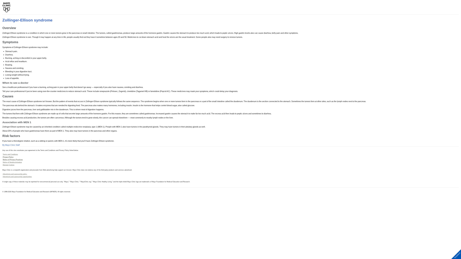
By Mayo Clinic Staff (11, 145)
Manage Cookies (8, 165)
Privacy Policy (8, 157)
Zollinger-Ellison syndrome (27, 20)
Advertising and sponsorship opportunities (17, 177)
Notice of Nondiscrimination (12, 162)
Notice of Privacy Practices (13, 160)
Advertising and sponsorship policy (15, 174)
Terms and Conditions (10, 154)
